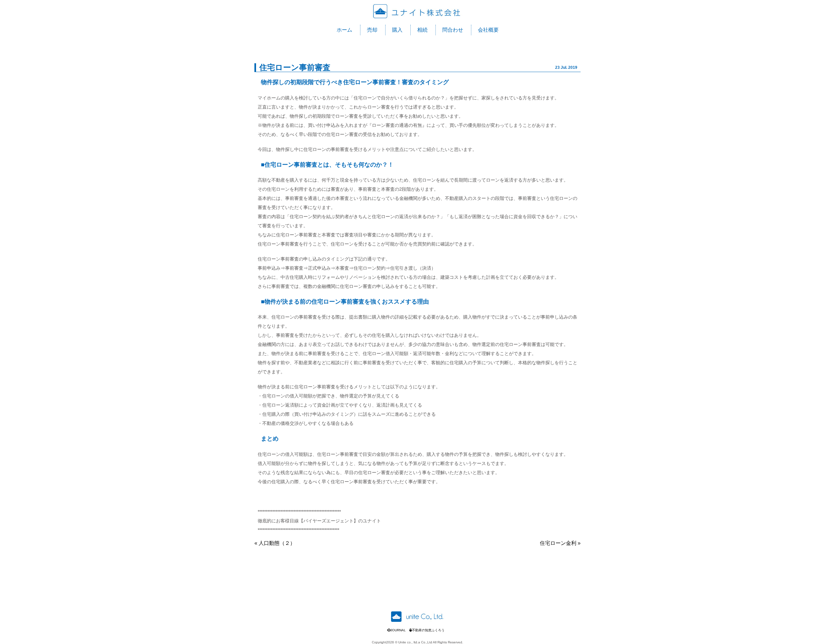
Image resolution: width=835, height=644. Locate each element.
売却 (372, 30)
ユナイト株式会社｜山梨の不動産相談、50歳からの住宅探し (417, 11)
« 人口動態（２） (274, 543)
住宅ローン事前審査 (294, 67)
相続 (422, 30)
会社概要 (488, 30)
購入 (397, 30)
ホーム (344, 30)
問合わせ (452, 30)
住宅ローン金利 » (560, 543)
